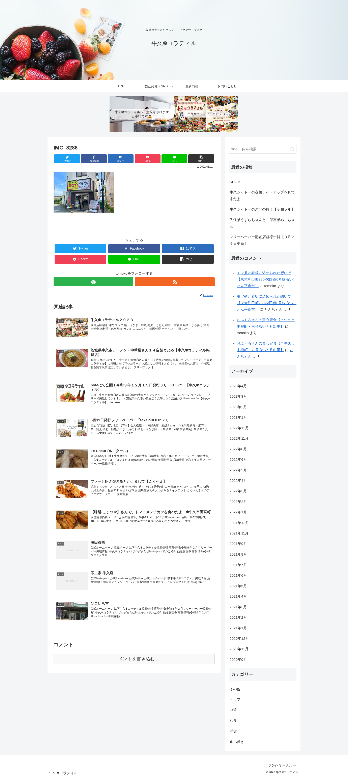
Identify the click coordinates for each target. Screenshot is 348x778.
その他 (235, 689)
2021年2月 (238, 617)
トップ (235, 699)
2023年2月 (238, 407)
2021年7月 (238, 565)
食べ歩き (237, 742)
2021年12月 (239, 523)
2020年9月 (238, 660)
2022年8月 (238, 449)
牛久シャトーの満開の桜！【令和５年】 (262, 209)
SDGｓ (235, 182)
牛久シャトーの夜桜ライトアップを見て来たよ (262, 195)
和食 (233, 721)
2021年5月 (238, 586)
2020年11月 (239, 649)
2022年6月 (238, 460)
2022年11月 (239, 438)
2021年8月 (238, 554)
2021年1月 (238, 628)
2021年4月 (238, 596)
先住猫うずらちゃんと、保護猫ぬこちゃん (262, 223)
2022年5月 (238, 470)
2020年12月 (239, 639)
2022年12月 (239, 428)
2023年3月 (238, 396)
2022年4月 (238, 481)
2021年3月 (238, 607)
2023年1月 (238, 418)
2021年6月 (238, 575)
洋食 (233, 731)
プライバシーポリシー (282, 765)
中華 (233, 710)
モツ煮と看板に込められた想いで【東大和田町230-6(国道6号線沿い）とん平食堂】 (266, 279)
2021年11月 (239, 533)
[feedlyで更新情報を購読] (93, 281)
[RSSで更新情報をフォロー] (175, 281)
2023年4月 (238, 386)
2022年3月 (238, 491)
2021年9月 (238, 544)
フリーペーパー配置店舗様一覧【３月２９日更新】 (262, 240)
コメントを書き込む (134, 658)
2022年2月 (238, 502)
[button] (292, 149)
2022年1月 (238, 512)
